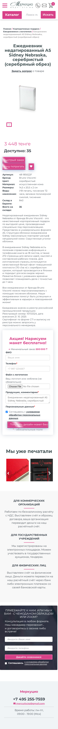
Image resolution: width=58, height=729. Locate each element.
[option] (28, 98)
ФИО (9, 352)
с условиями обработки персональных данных (36, 663)
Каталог (12, 15)
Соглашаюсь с (24, 415)
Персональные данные (20, 406)
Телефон (11, 363)
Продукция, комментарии (22, 392)
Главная (7, 29)
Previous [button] (8, 473)
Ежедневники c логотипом (17, 31)
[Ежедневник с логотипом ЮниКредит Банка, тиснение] (17, 470)
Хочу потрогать (14, 166)
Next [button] (49, 473)
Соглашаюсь (28, 663)
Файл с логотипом (17, 374)
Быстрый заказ (14, 160)
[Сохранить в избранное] (31, 166)
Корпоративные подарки (26, 29)
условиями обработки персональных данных (24, 415)
